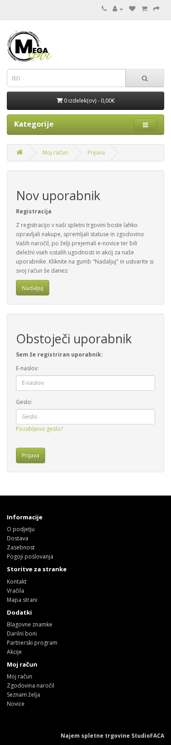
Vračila (15, 591)
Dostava (17, 538)
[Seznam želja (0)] (132, 9)
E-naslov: (27, 368)
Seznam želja (23, 694)
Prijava (96, 152)
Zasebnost (21, 547)
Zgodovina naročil (30, 685)
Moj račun (55, 152)
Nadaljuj (32, 288)
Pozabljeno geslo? (39, 429)
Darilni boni (22, 633)
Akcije (14, 652)
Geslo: (24, 402)
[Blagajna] (156, 9)
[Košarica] (144, 9)
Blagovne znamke (29, 624)
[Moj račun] (118, 9)
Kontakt (16, 581)
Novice (16, 704)
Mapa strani (22, 600)
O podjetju (21, 529)
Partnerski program (32, 643)
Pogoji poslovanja (30, 556)
